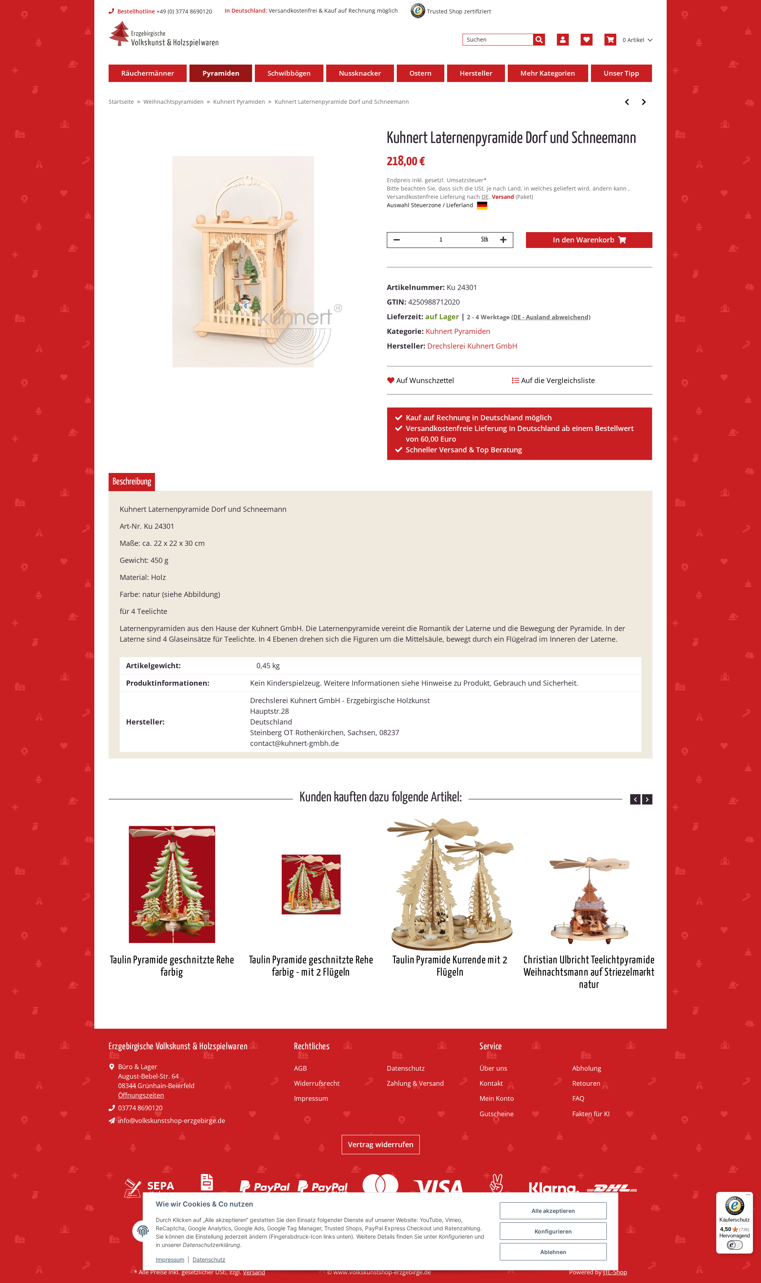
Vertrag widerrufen (380, 1144)
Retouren (586, 1083)
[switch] (735, 1245)
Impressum (311, 1098)
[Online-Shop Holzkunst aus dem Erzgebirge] (163, 34)
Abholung (586, 1068)
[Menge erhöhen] (503, 240)
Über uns (493, 1068)
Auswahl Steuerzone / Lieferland (431, 205)
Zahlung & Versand (415, 1083)
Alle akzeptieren (553, 1210)
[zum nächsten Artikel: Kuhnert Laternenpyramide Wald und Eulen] (643, 102)
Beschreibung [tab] (132, 481)
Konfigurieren (553, 1231)
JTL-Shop (615, 1272)
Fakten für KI (591, 1114)
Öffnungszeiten (141, 1095)
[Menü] (748, 1196)
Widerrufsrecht (317, 1083)
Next (647, 799)
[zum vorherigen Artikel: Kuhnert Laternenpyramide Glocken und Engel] (626, 102)
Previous (635, 799)
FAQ (578, 1098)
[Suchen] (539, 40)
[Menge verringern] (396, 240)
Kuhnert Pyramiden (458, 331)
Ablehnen (553, 1252)
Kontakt (491, 1083)
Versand (504, 196)
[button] (563, 40)
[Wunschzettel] (587, 40)
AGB (300, 1068)
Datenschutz (406, 1068)
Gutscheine (497, 1114)
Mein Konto (497, 1098)
